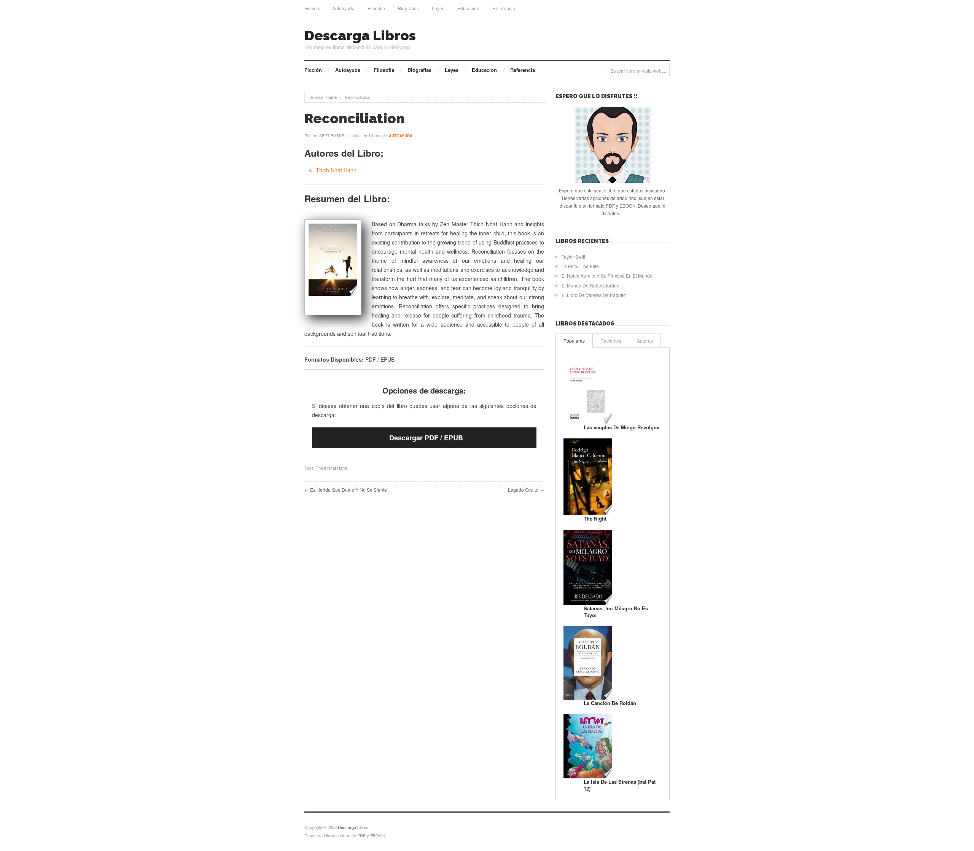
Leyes (438, 8)
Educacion (468, 8)
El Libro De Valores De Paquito (594, 295)
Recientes (610, 340)
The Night (595, 518)
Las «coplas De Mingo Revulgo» (621, 427)
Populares (574, 340)
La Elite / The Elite (580, 266)
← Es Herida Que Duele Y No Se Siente (345, 489)
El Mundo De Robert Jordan (590, 285)
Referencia (503, 8)
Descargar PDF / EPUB (426, 438)
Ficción (311, 8)
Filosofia (376, 8)
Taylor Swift (573, 256)
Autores (645, 340)
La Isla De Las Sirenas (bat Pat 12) (620, 785)
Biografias (408, 8)
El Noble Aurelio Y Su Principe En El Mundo (607, 275)
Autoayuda (343, 8)
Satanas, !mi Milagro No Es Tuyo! (616, 612)
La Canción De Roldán (610, 703)
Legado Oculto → (526, 489)
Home (331, 97)
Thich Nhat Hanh (336, 170)
